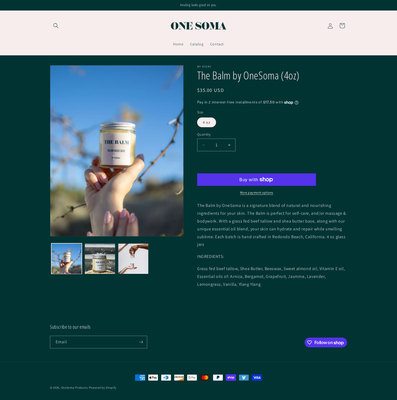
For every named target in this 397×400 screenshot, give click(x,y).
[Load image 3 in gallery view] (133, 258)
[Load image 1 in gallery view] (66, 258)
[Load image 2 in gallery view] (100, 258)
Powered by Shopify (103, 387)
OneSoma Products (74, 387)
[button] (56, 26)
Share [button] (208, 300)
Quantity (204, 134)
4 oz (206, 122)
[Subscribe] (141, 342)
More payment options (256, 192)
